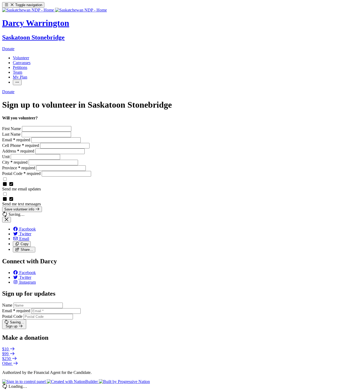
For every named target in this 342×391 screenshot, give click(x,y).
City (15, 162)
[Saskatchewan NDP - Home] (54, 10)
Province (18, 168)
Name (7, 305)
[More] (17, 82)
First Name (12, 128)
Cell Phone (20, 145)
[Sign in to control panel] (24, 381)
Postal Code (21, 173)
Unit (6, 156)
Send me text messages (21, 204)
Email (16, 140)
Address (18, 151)
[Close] (6, 219)
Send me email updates (21, 189)
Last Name (12, 134)
